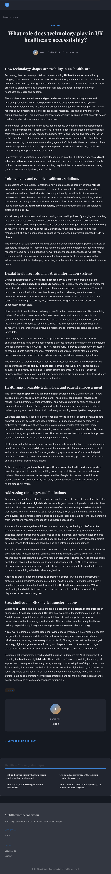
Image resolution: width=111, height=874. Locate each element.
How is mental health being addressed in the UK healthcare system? (80, 786)
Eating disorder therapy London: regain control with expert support (26, 776)
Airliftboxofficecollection (22, 815)
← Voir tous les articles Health (20, 740)
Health (15, 17)
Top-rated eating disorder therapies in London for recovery (79, 776)
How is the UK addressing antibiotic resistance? (25, 786)
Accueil (6, 17)
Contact (8, 856)
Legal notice (10, 851)
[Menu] (103, 5)
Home (7, 835)
